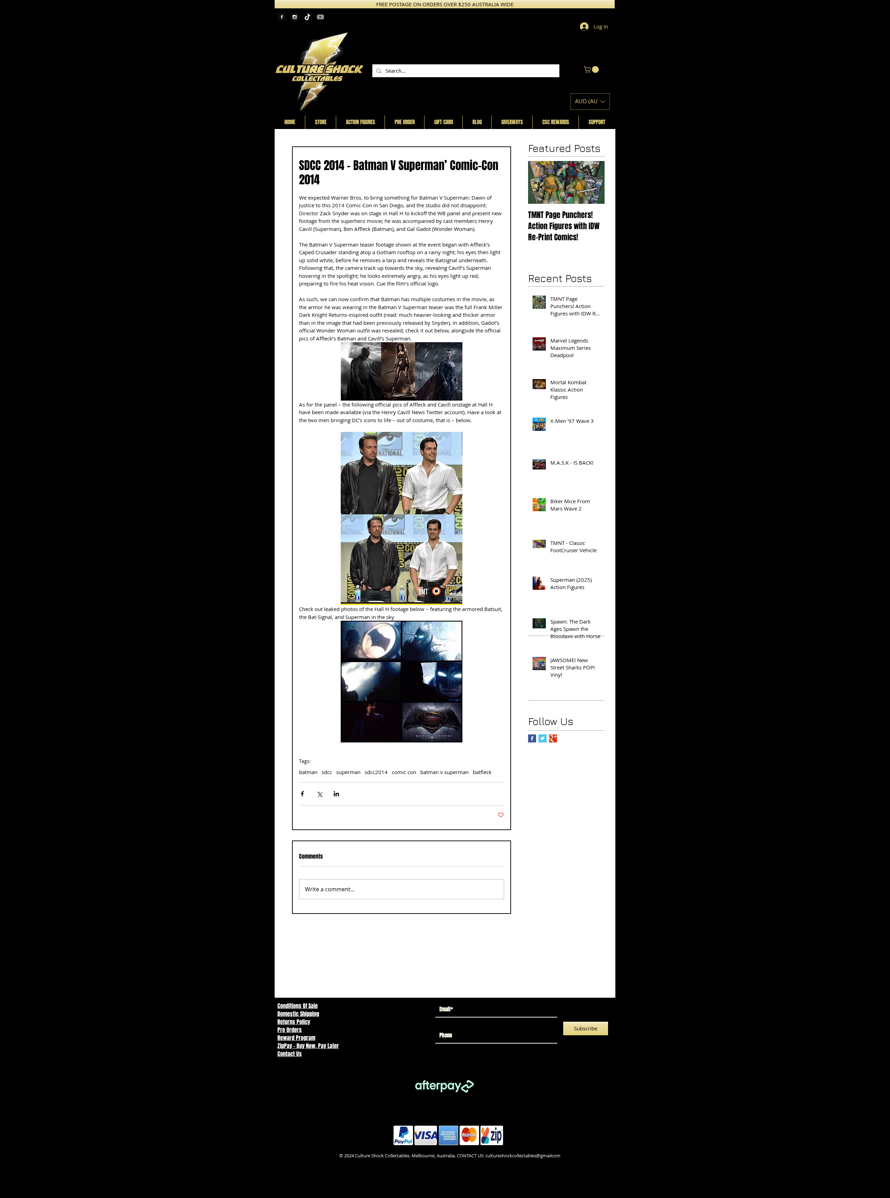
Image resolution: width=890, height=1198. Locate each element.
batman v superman (444, 772)
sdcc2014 (376, 772)
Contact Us (289, 1054)
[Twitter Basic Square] (543, 738)
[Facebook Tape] (281, 17)
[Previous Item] (539, 182)
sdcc (327, 772)
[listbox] (590, 101)
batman (308, 772)
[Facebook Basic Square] (532, 738)
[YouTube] (320, 17)
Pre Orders (289, 1030)
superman (348, 772)
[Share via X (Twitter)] (319, 793)
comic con (404, 772)
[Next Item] (593, 182)
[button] (592, 69)
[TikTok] (307, 17)
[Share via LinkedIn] (336, 793)
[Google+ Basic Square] (553, 738)
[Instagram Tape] (294, 17)
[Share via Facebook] (302, 793)
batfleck (482, 772)
